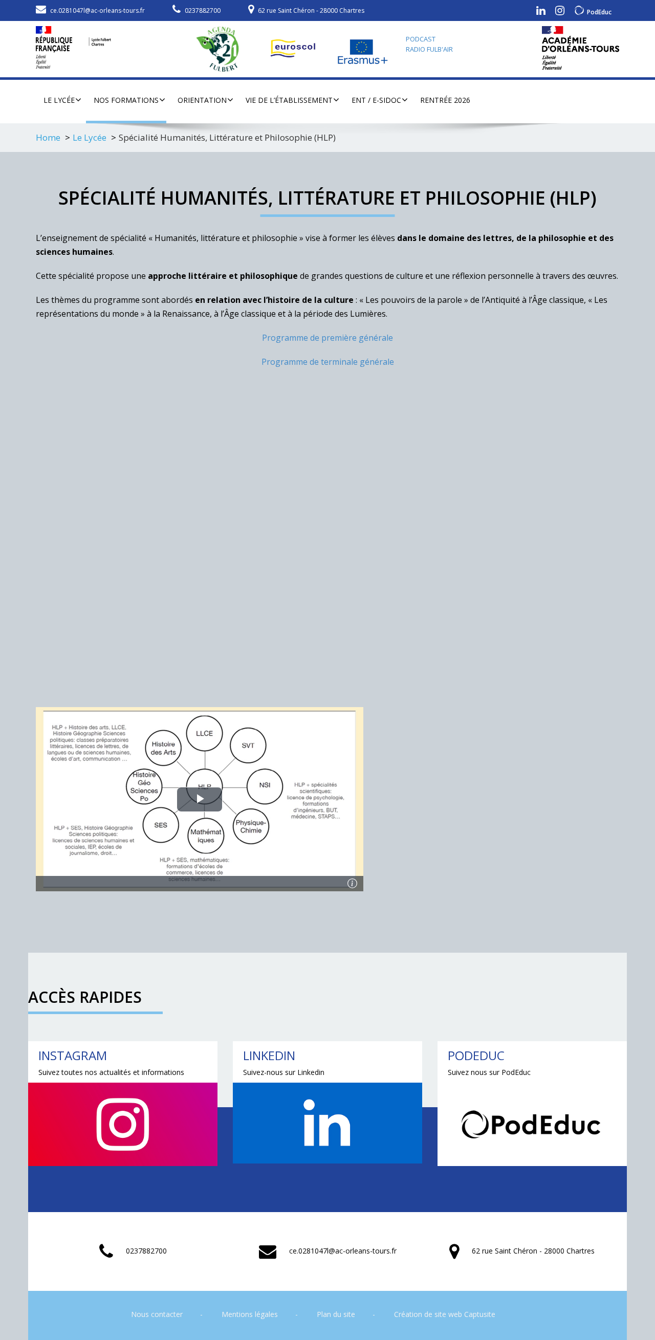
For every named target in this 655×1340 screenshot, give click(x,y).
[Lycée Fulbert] (73, 45)
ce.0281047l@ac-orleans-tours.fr (97, 10)
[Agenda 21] (222, 49)
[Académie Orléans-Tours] (580, 48)
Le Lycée (59, 100)
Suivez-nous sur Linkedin (283, 1072)
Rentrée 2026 (445, 100)
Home (48, 137)
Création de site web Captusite (444, 1314)
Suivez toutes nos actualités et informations (111, 1072)
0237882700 (203, 10)
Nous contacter (157, 1314)
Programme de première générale (327, 337)
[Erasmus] (363, 49)
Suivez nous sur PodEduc (489, 1072)
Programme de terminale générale (327, 361)
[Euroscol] (294, 49)
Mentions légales (250, 1314)
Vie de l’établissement (289, 100)
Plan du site (336, 1314)
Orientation (202, 100)
